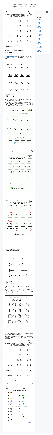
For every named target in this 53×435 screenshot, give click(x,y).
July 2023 (38, 23)
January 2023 (39, 31)
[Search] (47, 12)
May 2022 (38, 42)
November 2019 (39, 47)
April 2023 (39, 27)
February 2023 (39, 30)
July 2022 (38, 39)
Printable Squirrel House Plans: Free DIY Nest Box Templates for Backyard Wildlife (24, 4)
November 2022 (39, 34)
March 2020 (39, 46)
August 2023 (39, 22)
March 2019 (39, 51)
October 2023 (39, 19)
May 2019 (38, 50)
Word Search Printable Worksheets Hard (11, 429)
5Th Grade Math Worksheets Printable (11, 56)
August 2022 (39, 38)
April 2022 (39, 43)
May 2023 (39, 26)
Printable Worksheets (8, 4)
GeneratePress (32, 433)
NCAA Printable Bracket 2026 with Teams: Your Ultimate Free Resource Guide (24, 6)
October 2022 (39, 35)
